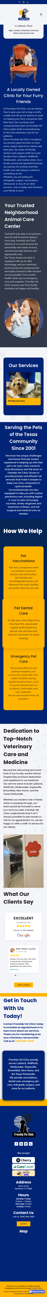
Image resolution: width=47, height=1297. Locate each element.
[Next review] (41, 959)
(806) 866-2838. (24, 1041)
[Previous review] (6, 959)
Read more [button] (14, 969)
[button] (8, 388)
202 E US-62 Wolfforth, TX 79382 (23, 1187)
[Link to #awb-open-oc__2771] (41, 14)
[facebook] (19, 2)
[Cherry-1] (23, 1158)
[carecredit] (23, 1164)
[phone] (28, 2)
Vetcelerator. (28, 1294)
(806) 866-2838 (27, 1216)
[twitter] (26, 1144)
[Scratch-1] (23, 1171)
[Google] (23, 2)
